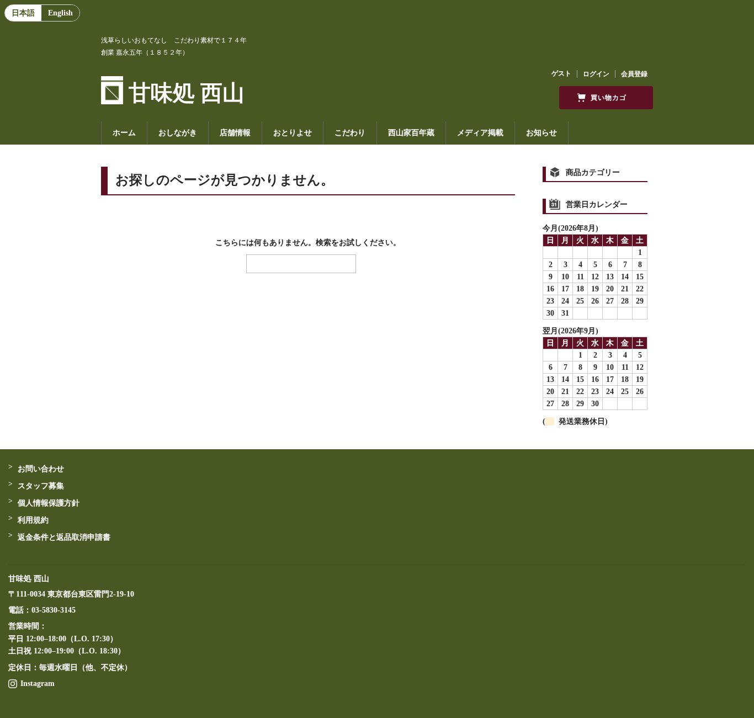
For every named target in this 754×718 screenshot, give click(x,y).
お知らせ (541, 133)
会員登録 (634, 74)
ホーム (124, 133)
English (60, 13)
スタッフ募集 (41, 486)
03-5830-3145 (53, 610)
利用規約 (33, 520)
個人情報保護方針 (48, 503)
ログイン (596, 74)
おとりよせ (292, 133)
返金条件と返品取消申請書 (64, 537)
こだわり (349, 133)
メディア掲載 (480, 133)
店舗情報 (235, 133)
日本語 (23, 13)
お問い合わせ (41, 469)
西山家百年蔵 (411, 133)
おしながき (177, 133)
